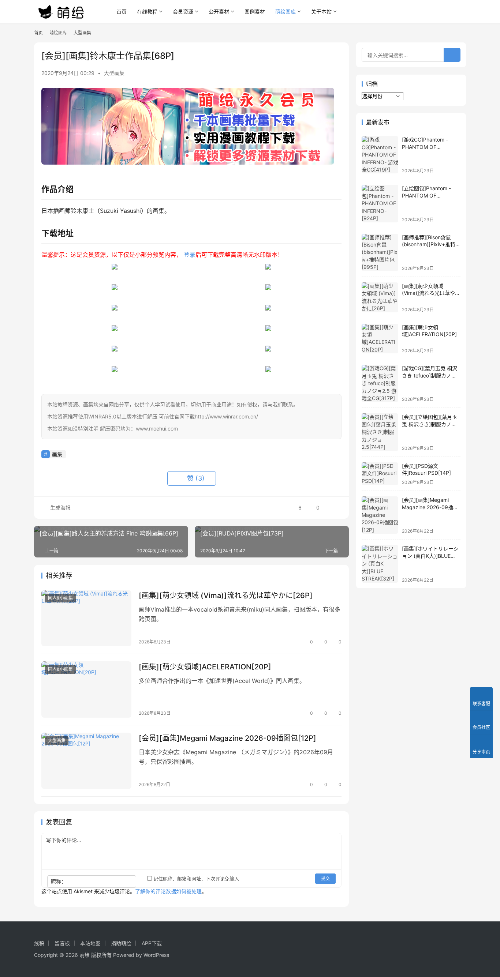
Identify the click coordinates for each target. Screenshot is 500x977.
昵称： (58, 881)
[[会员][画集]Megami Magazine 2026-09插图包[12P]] (86, 761)
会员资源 (183, 11)
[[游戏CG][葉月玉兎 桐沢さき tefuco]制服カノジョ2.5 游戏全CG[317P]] (380, 383)
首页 (121, 11)
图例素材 (255, 11)
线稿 (39, 943)
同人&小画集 (60, 598)
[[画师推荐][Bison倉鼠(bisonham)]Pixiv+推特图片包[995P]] (380, 252)
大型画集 (114, 73)
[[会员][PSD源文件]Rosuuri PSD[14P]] (380, 473)
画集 (57, 454)
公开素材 (219, 11)
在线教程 (147, 11)
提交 (325, 878)
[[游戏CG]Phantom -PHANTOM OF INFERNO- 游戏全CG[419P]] (380, 154)
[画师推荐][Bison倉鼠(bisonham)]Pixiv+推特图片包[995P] (431, 244)
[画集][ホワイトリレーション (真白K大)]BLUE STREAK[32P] (430, 555)
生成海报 (60, 507)
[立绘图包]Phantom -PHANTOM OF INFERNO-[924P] (426, 195)
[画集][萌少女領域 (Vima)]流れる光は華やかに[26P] (226, 595)
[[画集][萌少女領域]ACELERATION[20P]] (86, 689)
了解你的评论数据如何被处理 (168, 891)
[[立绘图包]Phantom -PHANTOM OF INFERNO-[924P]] (380, 203)
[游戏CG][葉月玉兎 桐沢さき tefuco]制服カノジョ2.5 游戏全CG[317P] (429, 375)
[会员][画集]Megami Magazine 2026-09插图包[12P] (227, 738)
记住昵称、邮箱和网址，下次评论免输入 (195, 879)
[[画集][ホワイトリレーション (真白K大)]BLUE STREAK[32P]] (380, 563)
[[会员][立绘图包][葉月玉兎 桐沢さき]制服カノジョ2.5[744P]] (380, 432)
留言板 (62, 943)
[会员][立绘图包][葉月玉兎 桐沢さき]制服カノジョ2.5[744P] (429, 424)
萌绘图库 (285, 11)
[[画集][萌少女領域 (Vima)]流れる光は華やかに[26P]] (86, 618)
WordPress (156, 955)
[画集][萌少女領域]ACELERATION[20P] (205, 666)
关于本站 (321, 11)
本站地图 (90, 943)
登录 (189, 254)
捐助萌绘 (121, 943)
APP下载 (152, 943)
